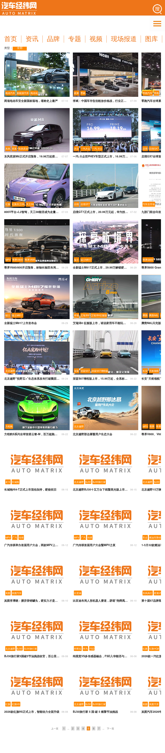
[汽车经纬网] (19, 9)
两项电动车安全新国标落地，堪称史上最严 (31, 101)
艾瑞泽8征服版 (99, 315)
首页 (10, 38)
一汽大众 (85, 148)
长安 (145, 370)
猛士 (76, 259)
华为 (85, 648)
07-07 (65, 156)
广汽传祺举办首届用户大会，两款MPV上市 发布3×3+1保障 (32, 545)
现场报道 (124, 38)
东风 (7, 148)
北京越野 (10, 370)
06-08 (65, 656)
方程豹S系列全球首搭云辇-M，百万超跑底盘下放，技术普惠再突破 (32, 434)
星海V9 (158, 593)
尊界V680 (30, 259)
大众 (76, 148)
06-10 (65, 600)
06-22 (133, 378)
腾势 (145, 315)
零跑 (156, 93)
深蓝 (76, 370)
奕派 (14, 148)
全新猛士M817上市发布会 (20, 323)
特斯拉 (77, 648)
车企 (145, 537)
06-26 (133, 323)
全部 (20, 48)
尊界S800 (148, 259)
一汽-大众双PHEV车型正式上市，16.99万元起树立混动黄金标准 (100, 156)
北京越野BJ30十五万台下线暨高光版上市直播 (100, 489)
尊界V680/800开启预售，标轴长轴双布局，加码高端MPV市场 (32, 267)
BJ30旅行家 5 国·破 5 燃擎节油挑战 (95, 712)
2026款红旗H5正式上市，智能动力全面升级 (31, 712)
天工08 (30, 204)
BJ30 (88, 481)
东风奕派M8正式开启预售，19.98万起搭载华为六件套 (32, 156)
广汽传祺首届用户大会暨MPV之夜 (94, 545)
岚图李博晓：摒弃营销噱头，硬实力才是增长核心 (32, 600)
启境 (145, 148)
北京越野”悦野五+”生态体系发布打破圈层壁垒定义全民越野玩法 (32, 378)
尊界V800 (17, 259)
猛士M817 (86, 259)
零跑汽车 (147, 93)
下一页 (110, 728)
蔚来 (76, 93)
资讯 (32, 38)
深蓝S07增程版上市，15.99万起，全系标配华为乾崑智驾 (100, 378)
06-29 (65, 267)
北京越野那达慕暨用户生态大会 (92, 434)
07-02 (133, 212)
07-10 (65, 100)
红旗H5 (16, 704)
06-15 (65, 489)
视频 (96, 38)
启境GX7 (154, 148)
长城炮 (15, 481)
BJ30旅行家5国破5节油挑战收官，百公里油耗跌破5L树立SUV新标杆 (32, 656)
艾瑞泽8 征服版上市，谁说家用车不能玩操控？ (100, 323)
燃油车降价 (155, 537)
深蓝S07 (85, 370)
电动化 (34, 93)
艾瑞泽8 (84, 315)
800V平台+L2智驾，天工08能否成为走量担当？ (32, 212)
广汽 (14, 537)
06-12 (65, 545)
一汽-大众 (97, 148)
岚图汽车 (17, 593)
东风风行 (147, 593)
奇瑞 (76, 315)
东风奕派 (23, 148)
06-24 (65, 378)
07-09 (133, 100)
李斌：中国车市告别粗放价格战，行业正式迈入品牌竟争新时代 (100, 101)
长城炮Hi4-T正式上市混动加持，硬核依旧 (30, 489)
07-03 (65, 212)
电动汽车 (10, 93)
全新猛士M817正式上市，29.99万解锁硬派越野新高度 (100, 267)
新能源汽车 (23, 93)
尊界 (152, 426)
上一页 (54, 728)
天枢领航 (154, 370)
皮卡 (7, 481)
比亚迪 (77, 593)
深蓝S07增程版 (100, 370)
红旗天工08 (18, 204)
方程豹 (9, 426)
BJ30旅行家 (99, 481)
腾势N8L (154, 315)
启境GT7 (85, 204)
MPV (8, 259)
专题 (74, 38)
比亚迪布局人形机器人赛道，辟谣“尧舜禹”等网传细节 (100, 600)
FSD (92, 648)
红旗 (7, 204)
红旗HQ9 (154, 648)
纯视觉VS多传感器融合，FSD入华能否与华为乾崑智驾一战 (100, 656)
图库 (151, 38)
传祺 (21, 537)
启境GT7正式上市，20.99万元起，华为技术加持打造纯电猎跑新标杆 (100, 212)
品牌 (53, 38)
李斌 (82, 93)
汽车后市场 (149, 204)
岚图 (7, 593)
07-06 (133, 156)
